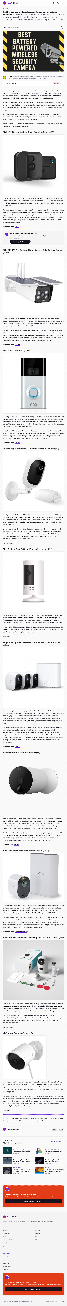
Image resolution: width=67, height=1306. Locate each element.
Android (5, 1243)
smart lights (27, 117)
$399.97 (17, 747)
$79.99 (17, 543)
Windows (37, 1233)
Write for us (6, 1263)
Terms (51, 1301)
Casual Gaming (7, 1233)
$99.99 (17, 636)
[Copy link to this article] (62, 27)
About (56, 1301)
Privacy (47, 1301)
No (62, 1129)
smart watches (46, 117)
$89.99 (16, 845)
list (12, 105)
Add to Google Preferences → (20, 242)
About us (5, 1257)
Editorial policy (7, 1266)
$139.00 (17, 345)
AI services (44, 114)
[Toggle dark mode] (62, 3)
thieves (59, 107)
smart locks (36, 114)
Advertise (5, 1269)
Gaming (5, 1230)
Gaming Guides (7, 1239)
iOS (4, 1249)
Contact (5, 1260)
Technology (37, 1230)
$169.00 (17, 443)
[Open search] (58, 3)
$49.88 (17, 1110)
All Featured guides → (57, 1141)
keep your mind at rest (33, 107)
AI (3, 1246)
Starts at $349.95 (21, 932)
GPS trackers (36, 117)
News (4, 1236)
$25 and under (17, 117)
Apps (36, 1239)
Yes (55, 1129)
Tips (35, 1236)
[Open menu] (53, 3)
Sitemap (62, 1301)
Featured (5, 8)
